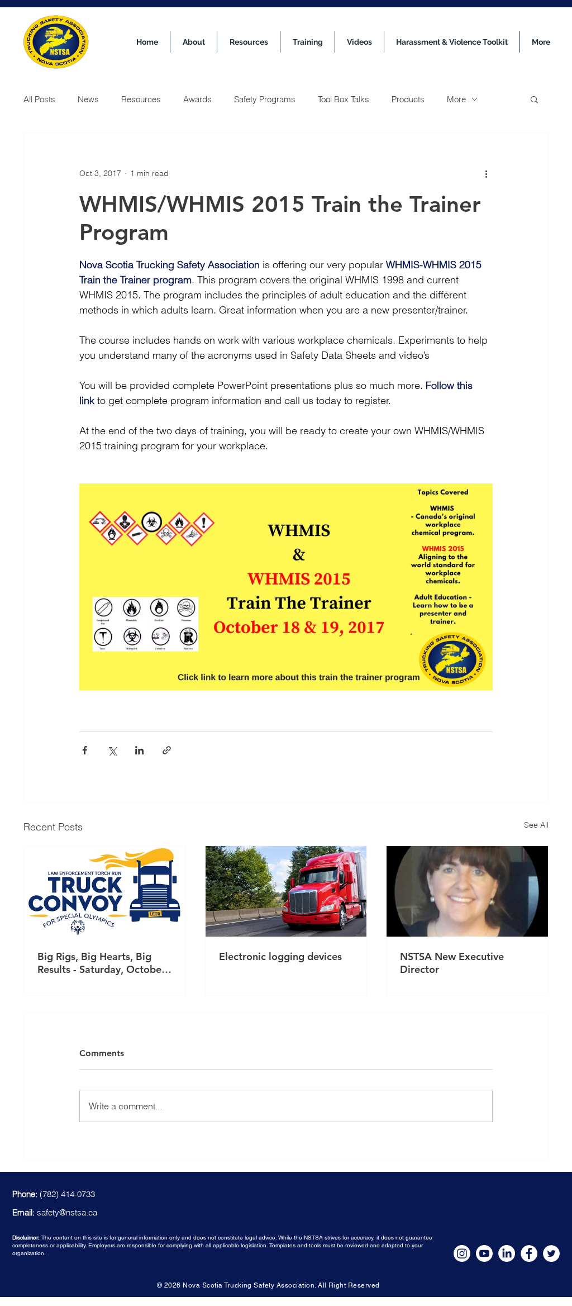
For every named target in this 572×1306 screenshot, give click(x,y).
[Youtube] (484, 1253)
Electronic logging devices (280, 956)
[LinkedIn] (506, 1253)
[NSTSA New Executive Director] (467, 891)
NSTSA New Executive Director (452, 963)
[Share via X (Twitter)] (112, 750)
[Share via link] (166, 750)
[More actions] (486, 173)
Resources (141, 99)
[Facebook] (529, 1253)
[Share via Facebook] (84, 750)
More (456, 99)
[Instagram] (462, 1253)
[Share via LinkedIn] (139, 750)
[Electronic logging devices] (286, 891)
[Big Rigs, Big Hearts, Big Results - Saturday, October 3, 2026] (104, 891)
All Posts (39, 99)
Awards (197, 99)
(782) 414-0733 (67, 1194)
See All (536, 825)
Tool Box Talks (343, 99)
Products (408, 99)
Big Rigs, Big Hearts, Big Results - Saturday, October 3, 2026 (101, 963)
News (88, 99)
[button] (534, 98)
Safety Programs (264, 99)
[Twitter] (551, 1253)
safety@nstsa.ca (67, 1212)
